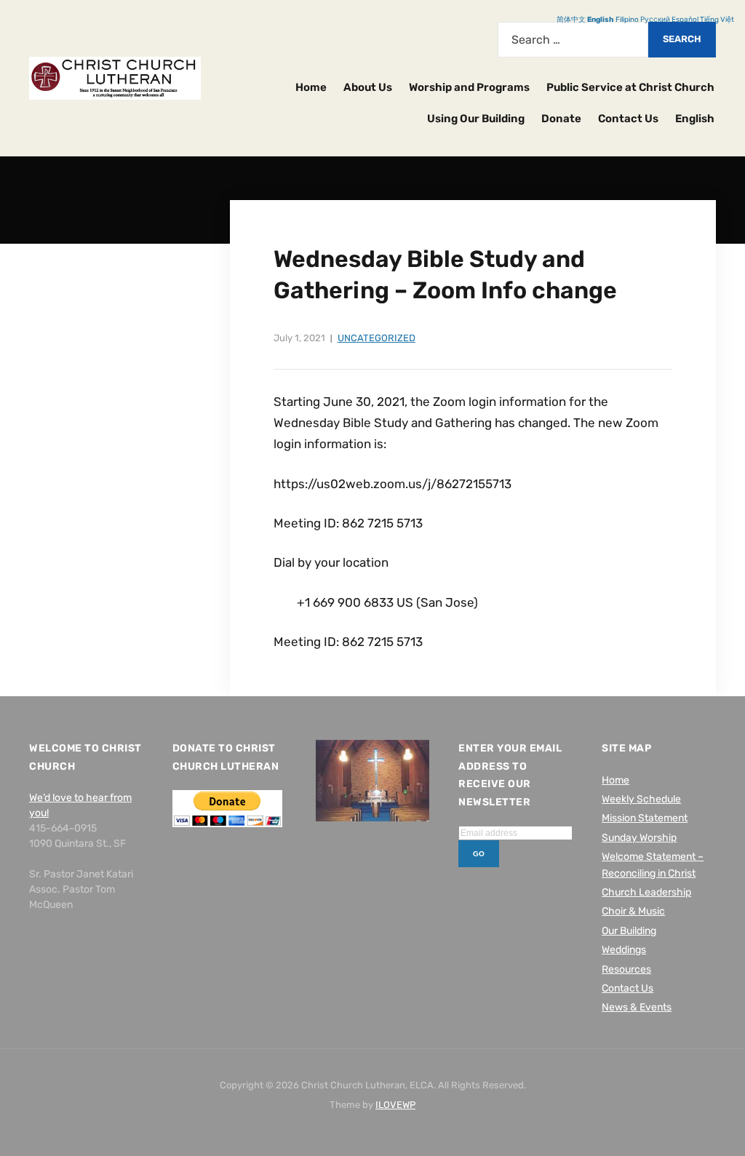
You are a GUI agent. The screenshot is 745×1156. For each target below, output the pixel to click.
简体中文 (571, 19)
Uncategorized (376, 337)
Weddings (624, 950)
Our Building (629, 931)
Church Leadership (646, 892)
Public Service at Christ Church (630, 87)
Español (685, 19)
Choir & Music (633, 911)
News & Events (637, 1007)
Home (311, 87)
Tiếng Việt (717, 19)
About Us (367, 87)
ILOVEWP (395, 1104)
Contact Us (628, 118)
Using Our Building (476, 118)
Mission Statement (645, 818)
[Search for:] (573, 39)
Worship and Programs (469, 87)
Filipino (627, 19)
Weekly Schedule (641, 799)
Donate (561, 118)
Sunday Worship (639, 838)
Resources (626, 969)
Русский (655, 19)
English (694, 118)
